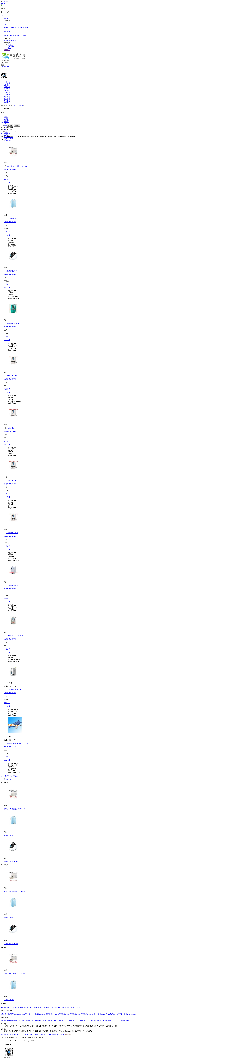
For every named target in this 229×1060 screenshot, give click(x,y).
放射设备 (7, 90)
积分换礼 (49, 1034)
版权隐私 (3, 1034)
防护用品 (7, 89)
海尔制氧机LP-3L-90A (13, 271)
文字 (2, 133)
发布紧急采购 (14, 776)
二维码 (3, 15)
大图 (5, 133)
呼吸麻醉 (7, 98)
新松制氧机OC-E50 (12, 585)
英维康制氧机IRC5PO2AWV (15, 636)
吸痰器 (6, 123)
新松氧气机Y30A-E (12, 480)
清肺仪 (21, 1007)
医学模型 (7, 102)
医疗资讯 (11, 46)
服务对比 (13, 27)
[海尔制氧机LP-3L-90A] (13, 855)
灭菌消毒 (7, 92)
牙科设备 (7, 100)
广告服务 (7, 40)
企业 (9, 48)
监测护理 (7, 94)
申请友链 (68, 1034)
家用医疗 (7, 87)
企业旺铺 (7, 182)
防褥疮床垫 (7, 140)
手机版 (3, 3)
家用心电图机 (8, 139)
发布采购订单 (5, 66)
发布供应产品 (5, 776)
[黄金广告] (114, 779)
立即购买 (7, 703)
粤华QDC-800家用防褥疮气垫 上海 (17, 743)
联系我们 (25, 35)
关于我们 (23, 1034)
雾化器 (6, 118)
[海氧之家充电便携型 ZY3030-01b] (13, 802)
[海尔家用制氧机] (13, 829)
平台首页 (7, 18)
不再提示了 (4, 140)
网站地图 (29, 1034)
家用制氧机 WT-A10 (12, 323)
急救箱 (35, 1007)
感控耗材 (7, 85)
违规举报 (55, 1034)
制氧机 (6, 120)
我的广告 (13, 40)
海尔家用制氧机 (11, 218)
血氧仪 (6, 135)
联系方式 (16, 1034)
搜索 (2, 64)
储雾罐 (26, 1007)
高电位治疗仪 (51, 1007)
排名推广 (7, 35)
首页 (5, 81)
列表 (8, 133)
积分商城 (13, 35)
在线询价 (7, 179)
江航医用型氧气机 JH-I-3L (14, 689)
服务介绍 (7, 27)
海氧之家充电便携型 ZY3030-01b (16, 166)
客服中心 (7, 50)
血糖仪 (40, 1007)
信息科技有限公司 (10, 169)
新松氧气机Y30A (11, 375)
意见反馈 (19, 35)
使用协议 (10, 1034)
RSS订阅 (61, 1034)
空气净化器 (76, 1007)
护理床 (6, 122)
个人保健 (7, 83)
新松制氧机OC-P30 (12, 533)
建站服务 (19, 27)
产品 (9, 44)
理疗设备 (7, 96)
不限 (5, 116)
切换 (5, 1)
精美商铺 (25, 27)
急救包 (31, 1007)
